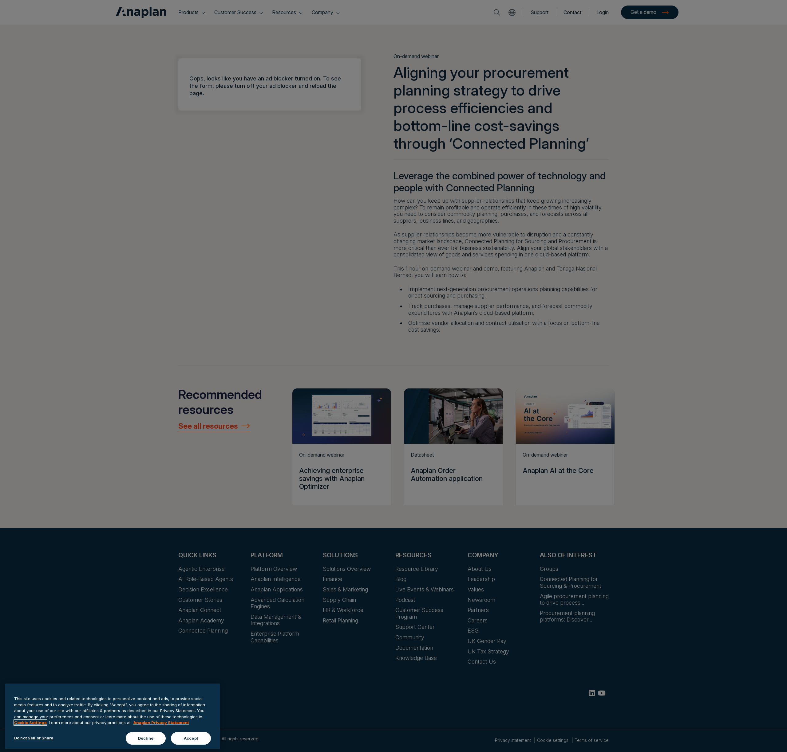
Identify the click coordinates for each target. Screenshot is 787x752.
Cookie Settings (30, 722)
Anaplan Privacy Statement (161, 722)
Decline (145, 737)
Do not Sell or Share (33, 737)
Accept (191, 737)
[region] (112, 716)
